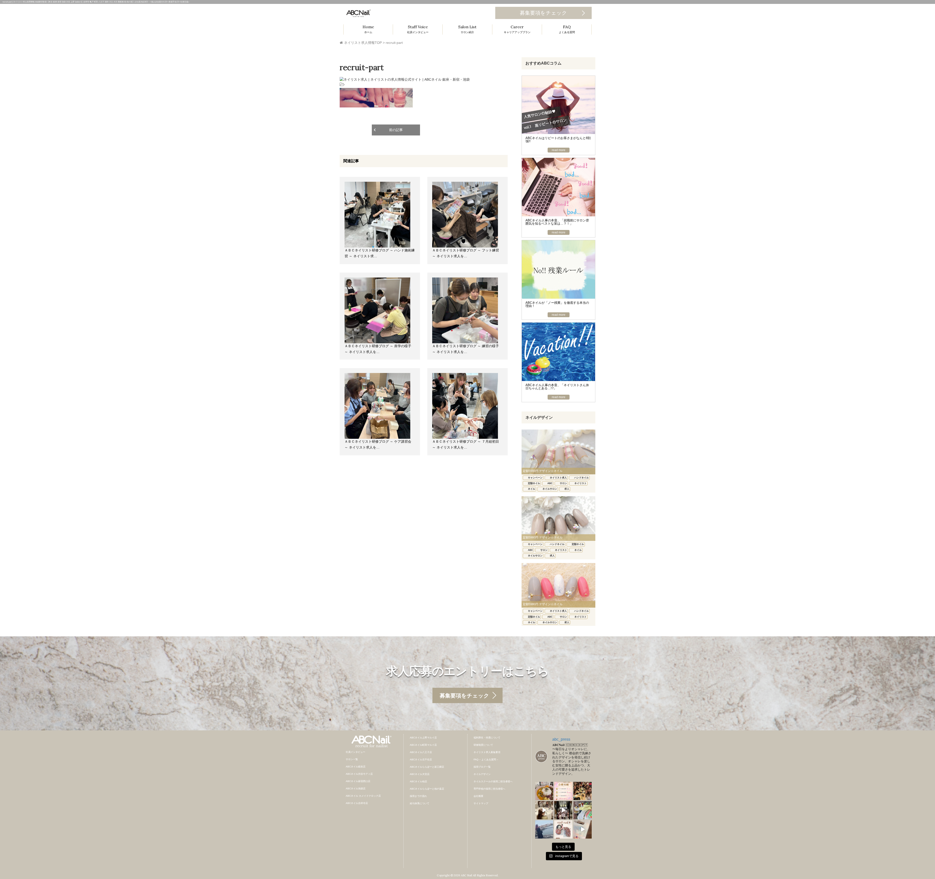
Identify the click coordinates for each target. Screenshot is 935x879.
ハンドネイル (581, 477)
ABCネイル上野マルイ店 (423, 737)
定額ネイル (534, 483)
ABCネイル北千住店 (421, 759)
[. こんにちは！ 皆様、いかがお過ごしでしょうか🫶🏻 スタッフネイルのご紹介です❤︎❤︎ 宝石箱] (563, 829)
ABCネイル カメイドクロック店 (363, 795)
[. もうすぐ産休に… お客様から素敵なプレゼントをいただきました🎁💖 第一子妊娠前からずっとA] (582, 829)
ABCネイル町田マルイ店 (423, 745)
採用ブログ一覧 (482, 766)
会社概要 (478, 796)
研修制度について (483, 745)
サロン (563, 483)
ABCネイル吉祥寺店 (357, 803)
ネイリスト (580, 483)
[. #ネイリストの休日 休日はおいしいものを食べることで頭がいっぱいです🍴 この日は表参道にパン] (582, 810)
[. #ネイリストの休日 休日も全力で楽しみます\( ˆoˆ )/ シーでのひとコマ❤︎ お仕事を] (544, 829)
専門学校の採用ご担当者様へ (489, 788)
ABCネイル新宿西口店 (358, 781)
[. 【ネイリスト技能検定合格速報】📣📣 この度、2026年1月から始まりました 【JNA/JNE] (563, 791)
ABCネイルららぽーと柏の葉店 (427, 788)
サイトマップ (481, 803)
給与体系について (419, 803)
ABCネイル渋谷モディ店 (359, 774)
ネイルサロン (549, 488)
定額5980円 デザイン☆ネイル (542, 471)
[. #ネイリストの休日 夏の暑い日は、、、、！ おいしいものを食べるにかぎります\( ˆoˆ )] (544, 791)
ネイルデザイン (482, 774)
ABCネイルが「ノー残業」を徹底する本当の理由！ (557, 304)
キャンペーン (535, 477)
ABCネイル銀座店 (355, 766)
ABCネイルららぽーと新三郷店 (427, 766)
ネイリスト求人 (558, 477)
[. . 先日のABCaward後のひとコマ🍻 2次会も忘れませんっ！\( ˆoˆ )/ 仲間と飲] (582, 791)
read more (558, 150)
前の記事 (396, 130)
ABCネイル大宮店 (420, 774)
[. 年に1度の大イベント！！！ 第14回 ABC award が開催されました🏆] (563, 810)
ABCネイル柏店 (418, 781)
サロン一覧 (352, 759)
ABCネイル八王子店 (421, 752)
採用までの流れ (418, 796)
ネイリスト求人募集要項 (487, 752)
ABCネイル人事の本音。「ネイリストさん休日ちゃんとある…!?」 (557, 386)
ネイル (531, 488)
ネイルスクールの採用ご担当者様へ (493, 781)
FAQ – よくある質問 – (486, 759)
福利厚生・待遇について (487, 737)
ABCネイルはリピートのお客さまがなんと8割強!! (558, 139)
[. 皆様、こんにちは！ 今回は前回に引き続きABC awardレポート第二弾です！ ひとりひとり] (544, 810)
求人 (566, 488)
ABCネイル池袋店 (355, 788)
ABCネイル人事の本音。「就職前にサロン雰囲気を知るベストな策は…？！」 (557, 222)
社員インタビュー (355, 752)
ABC (549, 483)
